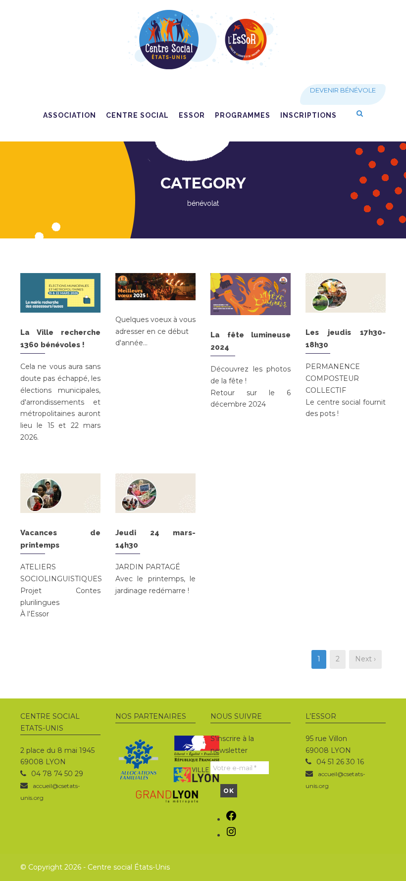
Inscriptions (308, 115)
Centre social (137, 115)
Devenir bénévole (343, 90)
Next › (365, 658)
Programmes (242, 115)
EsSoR (192, 115)
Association (69, 115)
